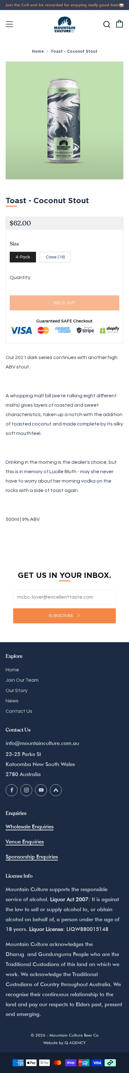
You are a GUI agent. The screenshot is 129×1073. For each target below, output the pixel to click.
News (12, 700)
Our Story (17, 690)
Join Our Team (22, 680)
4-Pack (23, 257)
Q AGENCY (75, 1042)
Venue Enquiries (25, 841)
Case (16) (55, 257)
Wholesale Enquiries (30, 826)
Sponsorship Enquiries (32, 857)
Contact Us (19, 711)
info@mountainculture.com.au (42, 743)
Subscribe (62, 616)
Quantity (20, 277)
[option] (64, 120)
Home (38, 51)
